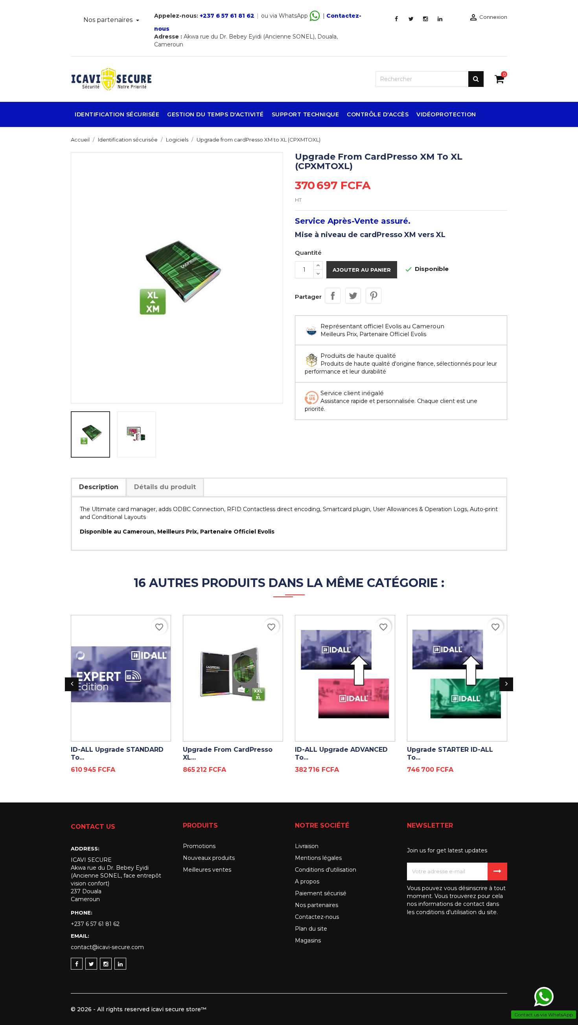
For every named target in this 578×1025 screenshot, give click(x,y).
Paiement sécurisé (320, 893)
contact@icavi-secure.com (107, 947)
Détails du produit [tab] (165, 487)
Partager (333, 296)
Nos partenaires (108, 20)
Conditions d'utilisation (325, 869)
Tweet (353, 296)
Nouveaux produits (209, 857)
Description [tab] (98, 487)
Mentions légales (318, 857)
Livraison (306, 846)
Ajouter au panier (362, 270)
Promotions (199, 846)
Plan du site (311, 928)
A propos (307, 881)
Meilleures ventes (207, 869)
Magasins (308, 940)
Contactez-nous (317, 916)
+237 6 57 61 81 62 (227, 15)
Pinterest (373, 296)
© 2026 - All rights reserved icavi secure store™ (138, 1009)
